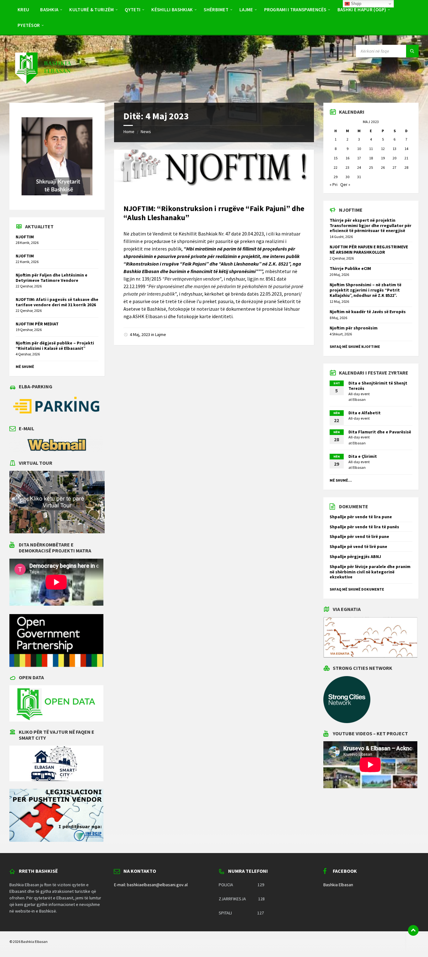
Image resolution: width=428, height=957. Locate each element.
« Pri (333, 184)
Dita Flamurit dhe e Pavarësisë (379, 432)
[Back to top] (413, 930)
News (146, 131)
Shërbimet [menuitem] (216, 10)
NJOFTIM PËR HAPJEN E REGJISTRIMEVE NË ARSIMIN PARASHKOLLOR (369, 249)
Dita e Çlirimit (362, 456)
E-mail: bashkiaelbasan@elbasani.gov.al (151, 884)
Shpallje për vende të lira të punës (364, 527)
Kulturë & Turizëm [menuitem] (91, 10)
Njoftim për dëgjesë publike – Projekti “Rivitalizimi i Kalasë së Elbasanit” (55, 345)
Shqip (355, 3)
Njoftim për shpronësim (354, 328)
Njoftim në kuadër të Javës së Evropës (368, 311)
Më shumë (25, 366)
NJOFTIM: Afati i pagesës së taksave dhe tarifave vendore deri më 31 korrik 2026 (57, 302)
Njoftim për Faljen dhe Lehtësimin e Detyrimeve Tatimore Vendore (51, 277)
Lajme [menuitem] (246, 10)
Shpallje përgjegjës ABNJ (355, 556)
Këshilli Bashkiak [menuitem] (172, 10)
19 (383, 158)
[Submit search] (412, 51)
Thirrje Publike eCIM (350, 268)
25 (371, 167)
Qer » (345, 184)
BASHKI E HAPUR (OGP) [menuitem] (361, 10)
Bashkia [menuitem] (49, 10)
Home (128, 131)
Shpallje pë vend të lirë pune (358, 546)
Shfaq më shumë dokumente (357, 589)
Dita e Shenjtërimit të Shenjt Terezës (377, 385)
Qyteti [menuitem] (132, 10)
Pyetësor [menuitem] (29, 25)
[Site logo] (42, 90)
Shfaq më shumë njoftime (355, 346)
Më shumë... (341, 480)
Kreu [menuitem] (23, 10)
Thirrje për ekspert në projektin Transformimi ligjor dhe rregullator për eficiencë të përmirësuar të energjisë (370, 225)
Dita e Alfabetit (364, 413)
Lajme (160, 334)
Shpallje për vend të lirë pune (359, 536)
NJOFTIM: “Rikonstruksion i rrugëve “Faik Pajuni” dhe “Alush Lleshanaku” (213, 213)
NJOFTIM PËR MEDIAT (37, 324)
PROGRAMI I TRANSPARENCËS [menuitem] (295, 10)
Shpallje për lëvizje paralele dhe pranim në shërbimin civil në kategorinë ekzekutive (370, 572)
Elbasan (359, 399)
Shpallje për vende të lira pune (361, 517)
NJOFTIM (25, 237)
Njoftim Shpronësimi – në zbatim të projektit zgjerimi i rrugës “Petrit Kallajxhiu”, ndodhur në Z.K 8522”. (365, 290)
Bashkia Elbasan (338, 884)
